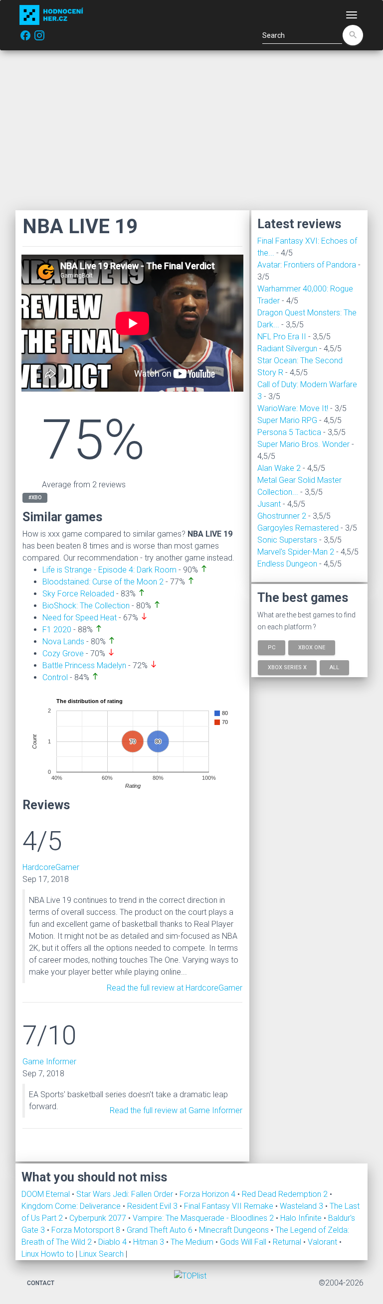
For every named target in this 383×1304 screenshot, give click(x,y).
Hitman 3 (149, 1242)
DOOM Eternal (46, 1194)
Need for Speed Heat (79, 617)
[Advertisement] (191, 130)
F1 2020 (56, 629)
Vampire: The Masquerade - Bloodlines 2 (204, 1218)
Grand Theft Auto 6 (160, 1230)
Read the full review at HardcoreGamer (174, 988)
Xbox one (311, 647)
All (334, 667)
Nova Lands (63, 641)
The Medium (193, 1242)
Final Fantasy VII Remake (229, 1206)
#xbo (34, 497)
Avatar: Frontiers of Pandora (306, 265)
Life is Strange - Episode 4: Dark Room (109, 570)
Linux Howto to (47, 1254)
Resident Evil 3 (153, 1206)
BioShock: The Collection (86, 605)
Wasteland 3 (302, 1206)
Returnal (288, 1242)
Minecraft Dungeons (235, 1230)
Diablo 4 (113, 1242)
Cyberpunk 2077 (98, 1218)
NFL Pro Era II (281, 336)
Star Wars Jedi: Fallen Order (125, 1194)
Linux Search (101, 1254)
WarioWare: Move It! (292, 408)
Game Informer (49, 1061)
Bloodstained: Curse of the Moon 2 (103, 581)
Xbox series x (287, 667)
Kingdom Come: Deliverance (72, 1206)
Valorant (323, 1242)
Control (55, 677)
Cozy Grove (63, 653)
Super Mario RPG (287, 420)
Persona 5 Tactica (289, 432)
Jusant (269, 504)
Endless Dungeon (287, 564)
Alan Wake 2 (279, 468)
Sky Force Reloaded (78, 593)
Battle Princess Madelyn (84, 665)
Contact (40, 1283)
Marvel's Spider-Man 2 (295, 552)
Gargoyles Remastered (298, 528)
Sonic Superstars (287, 540)
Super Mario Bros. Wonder (303, 444)
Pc (271, 647)
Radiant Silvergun (287, 348)
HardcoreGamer (50, 867)
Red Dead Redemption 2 (286, 1194)
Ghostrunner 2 (281, 516)
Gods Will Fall (244, 1242)
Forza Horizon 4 (208, 1194)
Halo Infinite (302, 1218)
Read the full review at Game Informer (176, 1110)
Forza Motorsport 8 (86, 1230)
